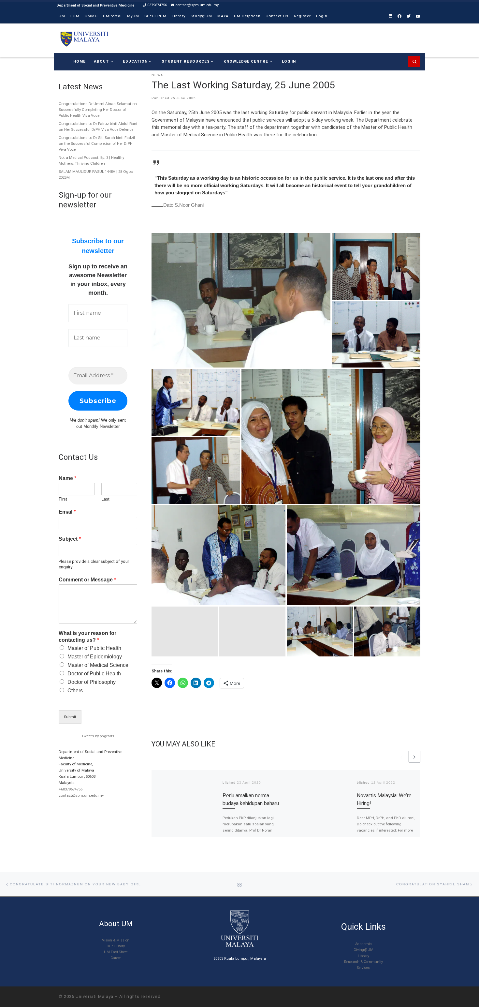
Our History (116, 946)
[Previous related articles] (401, 756)
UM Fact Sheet (115, 952)
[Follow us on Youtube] (418, 16)
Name (67, 478)
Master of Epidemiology (94, 656)
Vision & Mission (115, 940)
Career (115, 958)
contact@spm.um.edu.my (81, 795)
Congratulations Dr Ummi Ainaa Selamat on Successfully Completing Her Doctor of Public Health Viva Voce (98, 109)
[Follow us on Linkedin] (390, 16)
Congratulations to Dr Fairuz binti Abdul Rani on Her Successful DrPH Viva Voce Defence (98, 126)
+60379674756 (70, 789)
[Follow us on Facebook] (399, 16)
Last (105, 499)
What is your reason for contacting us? (87, 636)
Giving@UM (363, 950)
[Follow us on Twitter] (409, 16)
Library (363, 956)
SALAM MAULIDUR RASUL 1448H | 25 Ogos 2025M (96, 174)
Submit (70, 716)
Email (67, 512)
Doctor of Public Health (94, 673)
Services (363, 968)
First (63, 499)
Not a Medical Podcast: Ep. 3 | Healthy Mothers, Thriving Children (91, 160)
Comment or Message (87, 579)
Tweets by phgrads (97, 736)
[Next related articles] (414, 756)
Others (75, 690)
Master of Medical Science (97, 665)
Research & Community (363, 962)
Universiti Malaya (94, 996)
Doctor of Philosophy (91, 682)
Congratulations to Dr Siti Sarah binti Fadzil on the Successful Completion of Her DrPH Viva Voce (97, 143)
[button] (241, 300)
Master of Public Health (94, 648)
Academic (363, 944)
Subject (70, 539)
